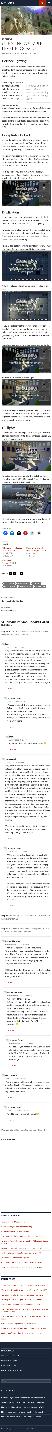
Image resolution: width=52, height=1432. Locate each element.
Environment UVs (9, 560)
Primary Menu (49, 3)
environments (23, 583)
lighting (36, 583)
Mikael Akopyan (12, 941)
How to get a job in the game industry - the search (21, 1262)
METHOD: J (7, 3)
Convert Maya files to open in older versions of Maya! (23, 1285)
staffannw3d (11, 759)
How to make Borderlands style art (15, 1257)
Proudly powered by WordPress (24, 1429)
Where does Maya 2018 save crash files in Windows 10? (24, 1290)
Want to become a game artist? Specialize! (18, 1323)
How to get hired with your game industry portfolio (22, 1236)
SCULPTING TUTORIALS (9, 1361)
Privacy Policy (6, 1429)
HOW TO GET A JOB (8, 1366)
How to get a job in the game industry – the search (22, 1300)
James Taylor (22, 53)
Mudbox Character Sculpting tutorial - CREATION (21, 1253)
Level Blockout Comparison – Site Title (29, 1130)
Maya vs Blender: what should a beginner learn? (20, 1304)
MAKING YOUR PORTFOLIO (11, 1370)
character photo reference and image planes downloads (24, 1248)
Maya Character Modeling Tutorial (15, 1222)
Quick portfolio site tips (12, 599)
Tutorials (7, 39)
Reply (10, 689)
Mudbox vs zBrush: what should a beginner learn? (21, 1333)
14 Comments (34, 53)
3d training (9, 583)
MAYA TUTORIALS (7, 1351)
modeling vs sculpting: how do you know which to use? (23, 1328)
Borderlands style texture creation (15, 1231)
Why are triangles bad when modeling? (17, 1226)
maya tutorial (26, 586)
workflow (40, 586)
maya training (10, 586)
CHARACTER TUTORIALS (10, 1356)
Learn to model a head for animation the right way (21, 1267)
